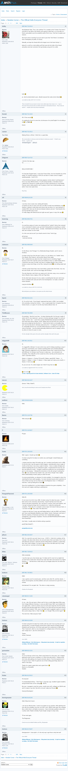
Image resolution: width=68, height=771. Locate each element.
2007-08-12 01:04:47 (27, 535)
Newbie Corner (13, 20)
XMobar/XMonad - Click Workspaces (31, 642)
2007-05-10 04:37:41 (27, 219)
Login (23, 11)
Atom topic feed (63, 762)
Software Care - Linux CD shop (51, 373)
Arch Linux (8, 2)
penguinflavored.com (27, 528)
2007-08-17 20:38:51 (27, 572)
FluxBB (65, 765)
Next (21, 23)
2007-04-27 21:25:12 (27, 131)
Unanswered (63, 14)
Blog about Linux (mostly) (47, 642)
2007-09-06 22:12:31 (27, 650)
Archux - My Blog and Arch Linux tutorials (32, 373)
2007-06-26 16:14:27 (27, 380)
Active (58, 14)
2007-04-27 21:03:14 (27, 26)
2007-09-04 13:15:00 (27, 620)
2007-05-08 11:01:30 (27, 197)
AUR (58, 3)
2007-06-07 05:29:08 (27, 313)
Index (3, 11)
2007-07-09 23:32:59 (27, 400)
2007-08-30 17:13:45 (27, 596)
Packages (34, 3)
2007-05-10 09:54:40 (27, 244)
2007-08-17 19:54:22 (27, 551)
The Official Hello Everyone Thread (34, 20)
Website (6, 151)
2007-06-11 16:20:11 (27, 340)
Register (18, 11)
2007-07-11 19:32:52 (27, 451)
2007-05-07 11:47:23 (27, 157)
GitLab (49, 3)
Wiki (44, 3)
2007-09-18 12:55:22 (27, 675)
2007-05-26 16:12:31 (27, 298)
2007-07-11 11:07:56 (27, 415)
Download (64, 3)
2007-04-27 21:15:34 (27, 114)
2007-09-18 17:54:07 (27, 729)
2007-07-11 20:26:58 (27, 493)
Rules (7, 11)
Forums (40, 3)
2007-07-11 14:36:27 (27, 430)
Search (12, 11)
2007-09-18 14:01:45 (27, 697)
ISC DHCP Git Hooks (33, 644)
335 (17, 23)
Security (54, 3)
